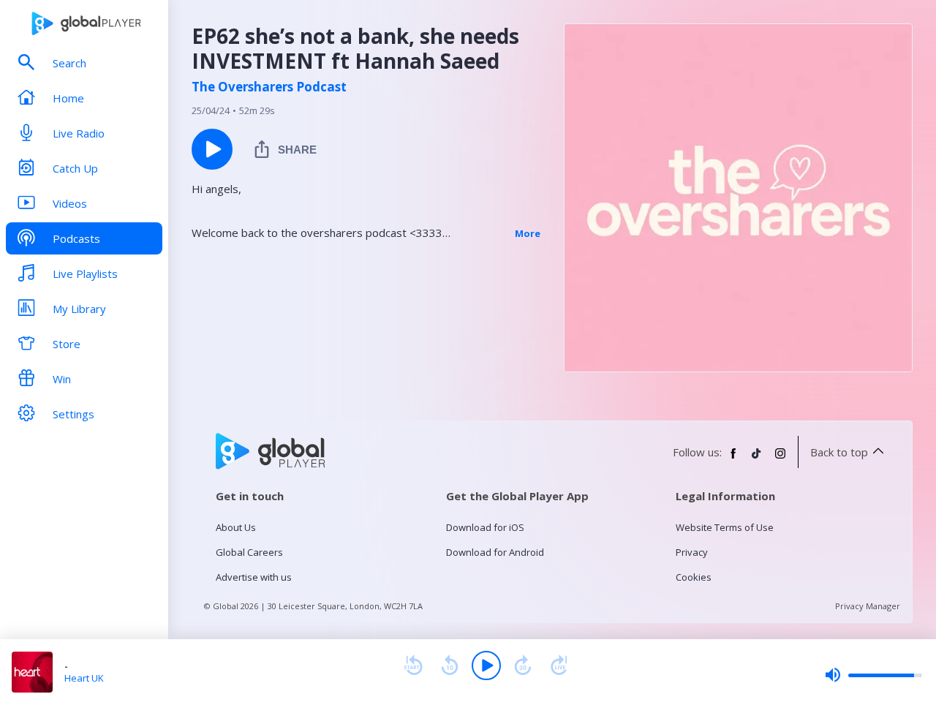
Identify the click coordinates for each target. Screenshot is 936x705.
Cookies (694, 577)
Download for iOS (485, 527)
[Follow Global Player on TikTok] (757, 459)
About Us (236, 527)
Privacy (692, 552)
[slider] (873, 675)
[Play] (486, 665)
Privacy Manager (867, 606)
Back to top (839, 452)
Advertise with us (254, 577)
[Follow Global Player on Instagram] (780, 459)
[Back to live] (559, 665)
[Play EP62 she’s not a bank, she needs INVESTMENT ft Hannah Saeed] (212, 149)
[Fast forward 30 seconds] (522, 665)
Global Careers (249, 552)
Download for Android (495, 552)
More (527, 233)
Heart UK (84, 678)
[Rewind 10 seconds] (449, 665)
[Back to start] (413, 665)
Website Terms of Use (725, 527)
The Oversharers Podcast (269, 87)
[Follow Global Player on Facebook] (733, 459)
